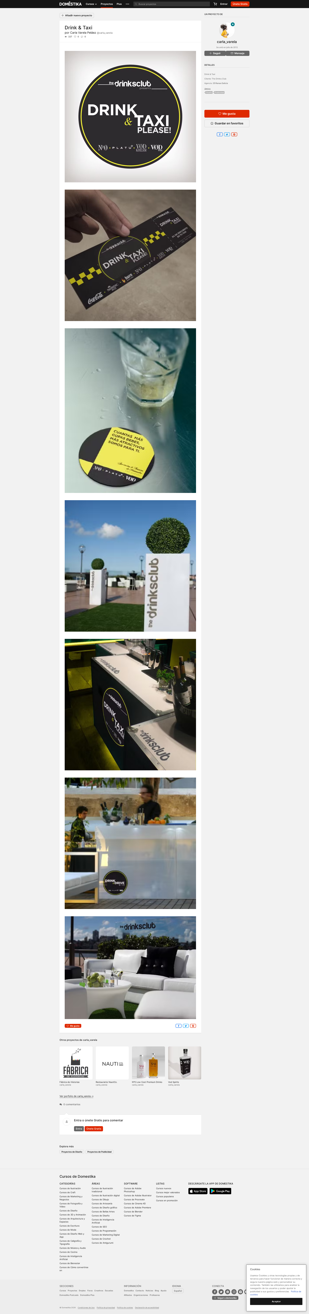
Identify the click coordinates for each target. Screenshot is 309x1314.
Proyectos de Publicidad (99, 1151)
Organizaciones (141, 1295)
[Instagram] (234, 1291)
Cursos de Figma (132, 1215)
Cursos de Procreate (134, 1199)
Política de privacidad (106, 1307)
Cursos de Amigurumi (102, 1243)
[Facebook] (214, 1291)
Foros (90, 1290)
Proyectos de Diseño (71, 1151)
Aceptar (276, 1301)
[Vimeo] (240, 1291)
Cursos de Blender (133, 1211)
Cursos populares (165, 1196)
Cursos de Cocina (68, 1252)
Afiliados (128, 1295)
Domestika (129, 1290)
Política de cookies (125, 1307)
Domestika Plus (87, 1295)
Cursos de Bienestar (70, 1263)
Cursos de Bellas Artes (103, 1211)
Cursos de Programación (104, 1230)
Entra (79, 1128)
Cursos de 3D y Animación (73, 1214)
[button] (127, 4)
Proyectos (107, 3)
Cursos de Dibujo (100, 1199)
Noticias (149, 1290)
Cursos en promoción (167, 1200)
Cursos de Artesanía (102, 1203)
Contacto (140, 1290)
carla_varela (90, 1039)
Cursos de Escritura (69, 1225)
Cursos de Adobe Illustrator (138, 1195)
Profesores (155, 1295)
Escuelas (109, 1290)
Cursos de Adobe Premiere (137, 1207)
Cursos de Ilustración (70, 1188)
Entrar (224, 3)
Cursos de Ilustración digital (106, 1195)
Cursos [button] (90, 3)
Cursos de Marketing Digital (106, 1234)
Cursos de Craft (67, 1192)
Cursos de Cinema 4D (135, 1203)
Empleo (82, 1290)
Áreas (96, 1183)
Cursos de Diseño (68, 1210)
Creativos (98, 1290)
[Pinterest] (227, 1291)
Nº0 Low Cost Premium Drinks (147, 1082)
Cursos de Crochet (101, 1238)
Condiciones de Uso (86, 1307)
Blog (157, 1290)
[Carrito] (215, 4)
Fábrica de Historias (70, 1082)
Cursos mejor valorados (168, 1192)
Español (178, 1291)
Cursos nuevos (163, 1188)
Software (131, 1183)
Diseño (209, 92)
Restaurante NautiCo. (106, 1082)
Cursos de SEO (99, 1226)
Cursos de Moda (68, 1229)
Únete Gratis (93, 1128)
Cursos (63, 1290)
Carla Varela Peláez (91, 32)
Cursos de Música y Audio (73, 1248)
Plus (119, 3)
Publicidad (219, 92)
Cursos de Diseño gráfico (104, 1207)
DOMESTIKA (71, 4)
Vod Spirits (173, 1082)
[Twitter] (221, 1291)
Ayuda (163, 1290)
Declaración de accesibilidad (147, 1307)
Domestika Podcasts (69, 1295)
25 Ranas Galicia (220, 83)
